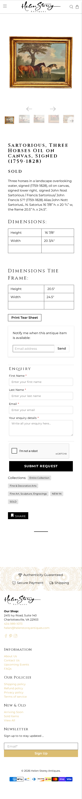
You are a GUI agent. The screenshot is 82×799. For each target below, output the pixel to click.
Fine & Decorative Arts (23, 485)
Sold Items (11, 716)
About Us (10, 656)
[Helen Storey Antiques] (41, 6)
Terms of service (15, 696)
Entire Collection (39, 477)
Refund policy (13, 688)
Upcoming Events (16, 664)
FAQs (8, 668)
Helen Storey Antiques (45, 770)
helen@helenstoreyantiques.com (27, 628)
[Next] (53, 109)
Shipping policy (15, 684)
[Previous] (29, 109)
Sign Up (41, 753)
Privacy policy (13, 692)
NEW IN (57, 493)
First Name (17, 376)
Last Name (17, 390)
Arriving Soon (13, 712)
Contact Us (12, 660)
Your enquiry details (24, 418)
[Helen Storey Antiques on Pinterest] (11, 637)
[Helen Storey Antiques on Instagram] (15, 637)
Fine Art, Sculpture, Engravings (28, 493)
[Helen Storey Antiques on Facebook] (6, 637)
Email (14, 404)
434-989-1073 (13, 623)
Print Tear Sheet (24, 317)
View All (9, 720)
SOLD (13, 501)
